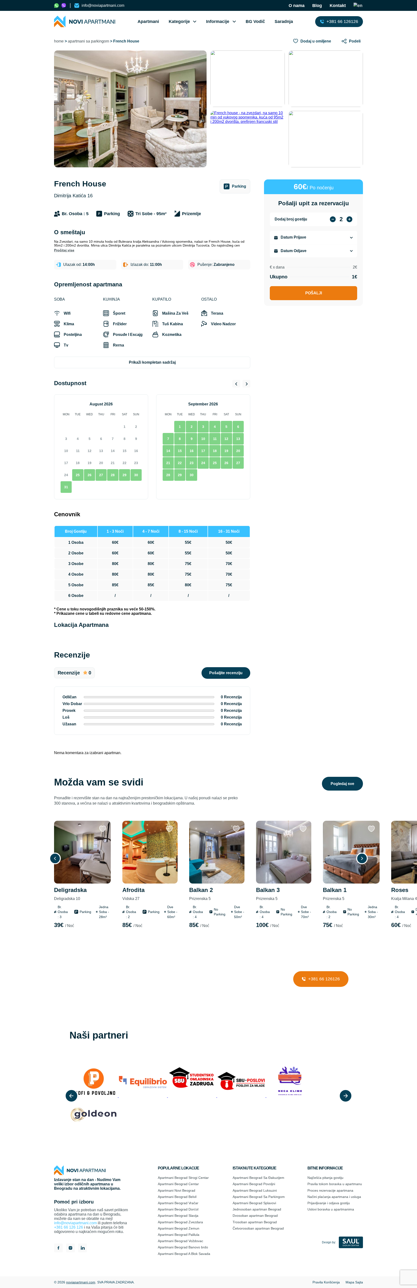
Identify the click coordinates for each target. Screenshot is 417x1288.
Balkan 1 (335, 894)
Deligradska (70, 894)
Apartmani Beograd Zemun (178, 1228)
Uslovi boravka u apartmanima (330, 1209)
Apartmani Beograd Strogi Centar (183, 1178)
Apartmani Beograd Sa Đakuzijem (258, 1178)
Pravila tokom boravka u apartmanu (334, 1184)
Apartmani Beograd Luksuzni (255, 1190)
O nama (297, 5)
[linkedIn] (82, 1248)
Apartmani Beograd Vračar (178, 1203)
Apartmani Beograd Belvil (177, 1197)
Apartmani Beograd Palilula (178, 1235)
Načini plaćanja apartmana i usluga (334, 1197)
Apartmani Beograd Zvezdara (180, 1222)
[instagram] (70, 1248)
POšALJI (313, 293)
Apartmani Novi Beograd (176, 1190)
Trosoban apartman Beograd (255, 1222)
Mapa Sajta (354, 1282)
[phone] (56, 5)
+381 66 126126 (323, 979)
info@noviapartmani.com (75, 1223)
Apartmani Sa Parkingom (88, 41)
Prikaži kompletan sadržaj (152, 362)
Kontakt (338, 5)
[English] (358, 5)
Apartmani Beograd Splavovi (254, 1203)
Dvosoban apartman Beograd (255, 1215)
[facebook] (58, 1248)
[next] (345, 1096)
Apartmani (148, 21)
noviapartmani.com (80, 1282)
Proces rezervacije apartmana (330, 1190)
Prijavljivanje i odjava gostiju (328, 1203)
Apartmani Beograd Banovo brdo (183, 1247)
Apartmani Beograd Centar (178, 1184)
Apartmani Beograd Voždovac (180, 1241)
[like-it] (102, 829)
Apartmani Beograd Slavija (178, 1215)
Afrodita (133, 894)
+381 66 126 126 (68, 1227)
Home (59, 41)
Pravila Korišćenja (326, 1282)
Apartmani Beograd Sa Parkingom (259, 1197)
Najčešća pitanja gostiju (325, 1178)
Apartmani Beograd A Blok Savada (184, 1254)
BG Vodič (255, 21)
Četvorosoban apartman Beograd (258, 1228)
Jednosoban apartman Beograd (257, 1209)
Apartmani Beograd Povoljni (254, 1184)
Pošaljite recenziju (226, 673)
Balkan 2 (201, 894)
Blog (317, 5)
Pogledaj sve (342, 784)
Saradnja (284, 21)
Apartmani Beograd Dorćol (178, 1209)
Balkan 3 (268, 894)
